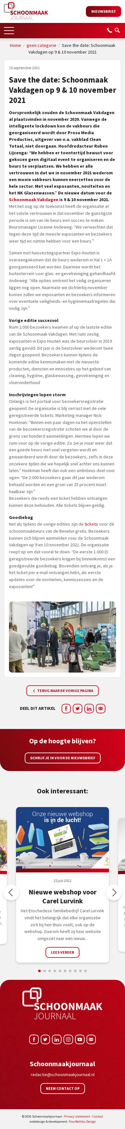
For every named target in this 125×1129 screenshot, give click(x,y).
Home (15, 45)
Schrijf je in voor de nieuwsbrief (62, 757)
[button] (9, 29)
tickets (91, 524)
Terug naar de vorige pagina (65, 690)
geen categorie (41, 45)
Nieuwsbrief (103, 11)
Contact (97, 1116)
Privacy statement (77, 1116)
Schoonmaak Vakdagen (33, 199)
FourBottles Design (62, 1121)
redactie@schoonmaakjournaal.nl (63, 1074)
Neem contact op (62, 1088)
